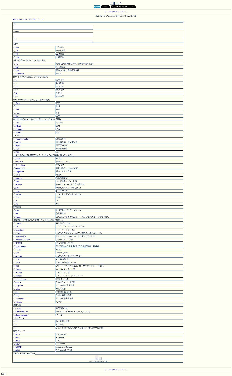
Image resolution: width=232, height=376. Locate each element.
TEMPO (18, 223)
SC (16, 64)
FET (17, 152)
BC (16, 93)
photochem (19, 74)
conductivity (20, 168)
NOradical (19, 230)
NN (16, 227)
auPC (17, 350)
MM (17, 48)
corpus (18, 217)
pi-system (19, 286)
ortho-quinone (20, 279)
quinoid (18, 282)
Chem (17, 103)
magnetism (19, 172)
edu (16, 214)
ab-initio (18, 185)
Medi (17, 113)
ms (16, 204)
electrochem (20, 165)
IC (16, 83)
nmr (16, 198)
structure (18, 178)
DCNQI (18, 243)
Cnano (18, 269)
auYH (17, 334)
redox (17, 289)
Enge (17, 116)
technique (19, 162)
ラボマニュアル (121, 11)
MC (16, 51)
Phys (17, 106)
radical (18, 233)
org (16, 292)
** (16, 325)
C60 (17, 266)
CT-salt (18, 308)
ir (16, 201)
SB (16, 54)
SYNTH (18, 123)
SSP (17, 70)
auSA (17, 338)
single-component (22, 315)
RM (16, 67)
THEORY (19, 129)
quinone (18, 276)
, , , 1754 (28, 19)
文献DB (112, 11)
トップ (107, 11)
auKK (17, 344)
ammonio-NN (20, 236)
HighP (17, 146)
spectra (18, 194)
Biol (17, 110)
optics (17, 175)
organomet (19, 299)
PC (16, 90)
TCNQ (18, 249)
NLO (17, 149)
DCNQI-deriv (20, 246)
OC (16, 80)
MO (17, 188)
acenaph (18, 273)
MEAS (18, 126)
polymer (18, 302)
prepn (17, 158)
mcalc (17, 191)
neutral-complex (21, 312)
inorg (17, 295)
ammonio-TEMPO (22, 240)
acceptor (18, 256)
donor (17, 263)
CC (16, 87)
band (17, 181)
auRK (17, 341)
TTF (17, 259)
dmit (17, 253)
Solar (17, 57)
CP (16, 97)
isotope (18, 142)
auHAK (18, 347)
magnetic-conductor (23, 139)
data (17, 210)
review (18, 132)
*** (16, 321)
